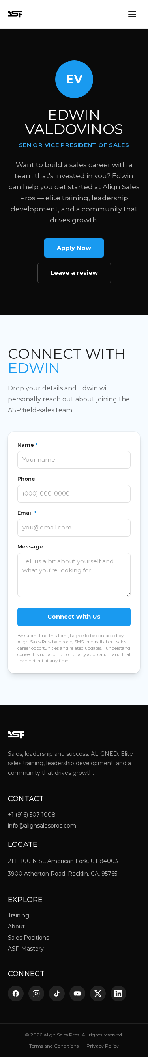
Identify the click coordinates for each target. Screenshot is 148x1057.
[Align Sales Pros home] (15, 14)
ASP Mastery (26, 948)
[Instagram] (36, 993)
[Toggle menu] (132, 14)
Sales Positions (28, 937)
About (16, 926)
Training (18, 915)
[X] (98, 993)
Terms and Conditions (54, 1046)
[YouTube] (77, 993)
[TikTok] (57, 993)
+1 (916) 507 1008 (32, 814)
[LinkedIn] (118, 993)
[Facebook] (16, 993)
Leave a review (74, 272)
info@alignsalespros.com (42, 825)
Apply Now (74, 248)
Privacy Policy (102, 1046)
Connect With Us (74, 616)
